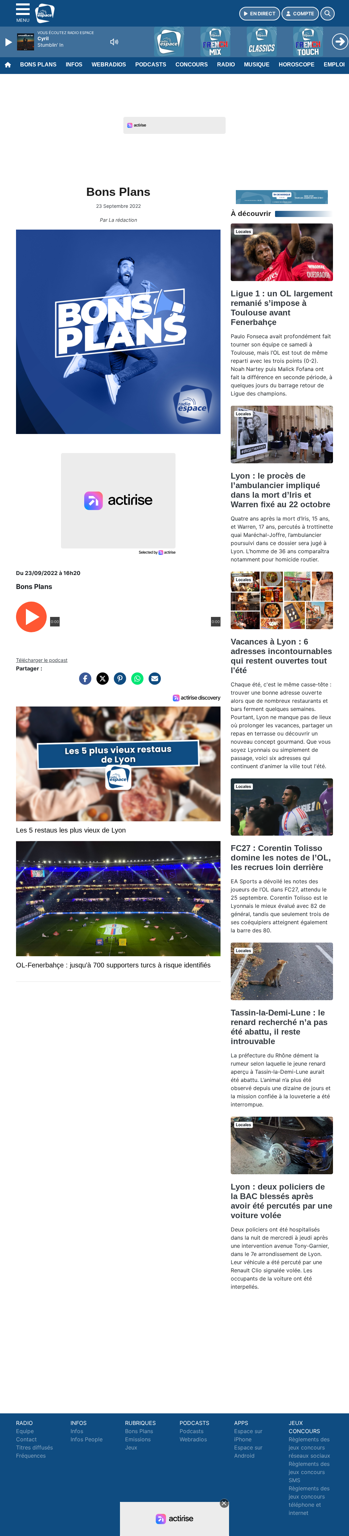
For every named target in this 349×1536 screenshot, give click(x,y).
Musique (257, 64)
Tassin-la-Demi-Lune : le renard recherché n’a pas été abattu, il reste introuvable (279, 1027)
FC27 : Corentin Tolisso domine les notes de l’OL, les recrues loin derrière (281, 857)
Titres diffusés (34, 1447)
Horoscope (297, 64)
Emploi (334, 64)
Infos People (87, 1439)
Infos (74, 64)
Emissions (138, 1439)
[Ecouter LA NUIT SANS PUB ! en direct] (282, 196)
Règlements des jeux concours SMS (309, 1472)
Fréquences (31, 1455)
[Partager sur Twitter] (101, 682)
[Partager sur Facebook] (83, 682)
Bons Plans (38, 64)
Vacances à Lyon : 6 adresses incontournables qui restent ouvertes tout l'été (281, 656)
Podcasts (150, 64)
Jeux (131, 1447)
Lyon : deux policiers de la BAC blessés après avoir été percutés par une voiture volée (281, 1201)
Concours (192, 64)
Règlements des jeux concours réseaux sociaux (309, 1447)
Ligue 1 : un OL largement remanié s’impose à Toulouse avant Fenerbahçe (282, 308)
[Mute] (114, 42)
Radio (226, 64)
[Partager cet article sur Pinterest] (118, 682)
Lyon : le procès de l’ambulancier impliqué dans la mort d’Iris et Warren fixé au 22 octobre (280, 490)
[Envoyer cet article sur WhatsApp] (135, 682)
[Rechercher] (327, 13)
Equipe (25, 1431)
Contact (26, 1439)
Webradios (109, 64)
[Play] (9, 42)
